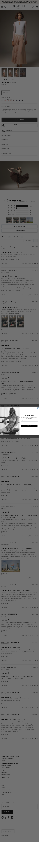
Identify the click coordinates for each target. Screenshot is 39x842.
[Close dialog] (38, 408)
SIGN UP (29, 425)
